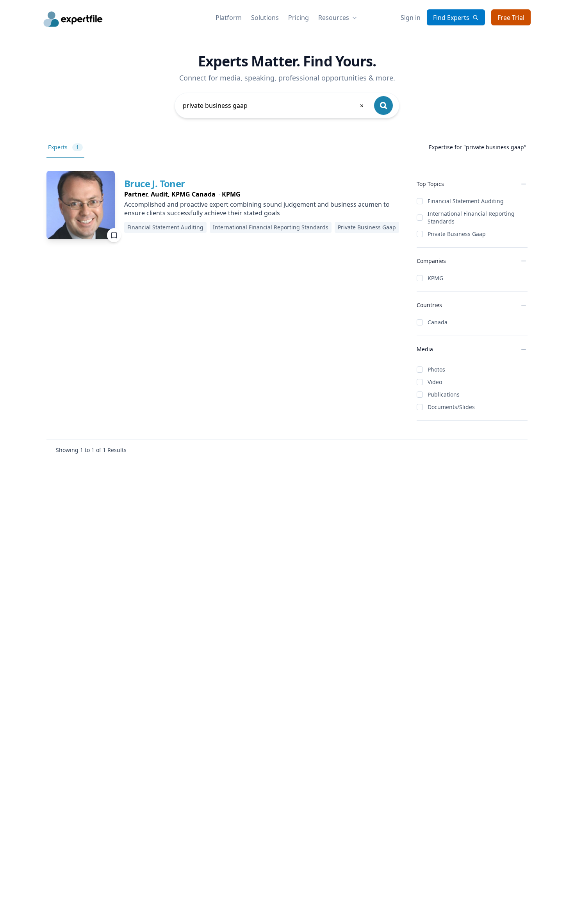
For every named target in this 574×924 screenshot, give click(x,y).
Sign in (411, 17)
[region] (264, 194)
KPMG (435, 278)
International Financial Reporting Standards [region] (270, 227)
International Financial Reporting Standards (471, 217)
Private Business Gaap (457, 234)
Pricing (298, 17)
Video (435, 382)
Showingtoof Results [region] (91, 450)
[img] (80, 205)
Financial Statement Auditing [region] (165, 227)
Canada (437, 322)
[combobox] (273, 105)
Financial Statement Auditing (466, 201)
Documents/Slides (451, 407)
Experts (63, 147)
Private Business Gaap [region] (367, 227)
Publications (444, 394)
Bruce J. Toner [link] (154, 183)
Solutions (265, 17)
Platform (229, 17)
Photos (436, 369)
